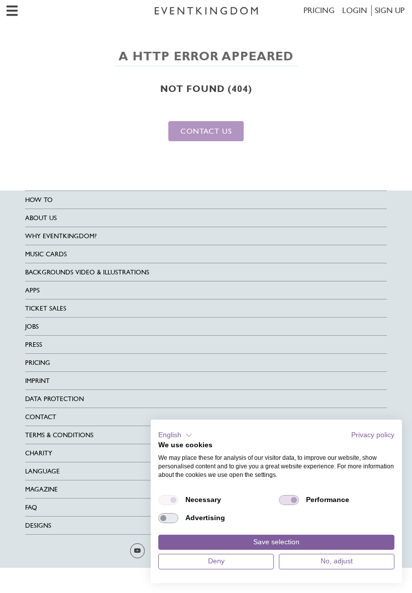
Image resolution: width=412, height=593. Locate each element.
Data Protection (54, 399)
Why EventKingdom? (60, 236)
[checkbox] (168, 500)
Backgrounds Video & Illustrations (87, 272)
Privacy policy (372, 435)
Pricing (319, 10)
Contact (40, 417)
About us (41, 218)
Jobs (32, 326)
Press (33, 344)
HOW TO (39, 200)
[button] (175, 435)
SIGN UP (389, 10)
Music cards (46, 254)
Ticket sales (45, 308)
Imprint (37, 380)
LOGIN (354, 10)
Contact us (206, 131)
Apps (32, 290)
